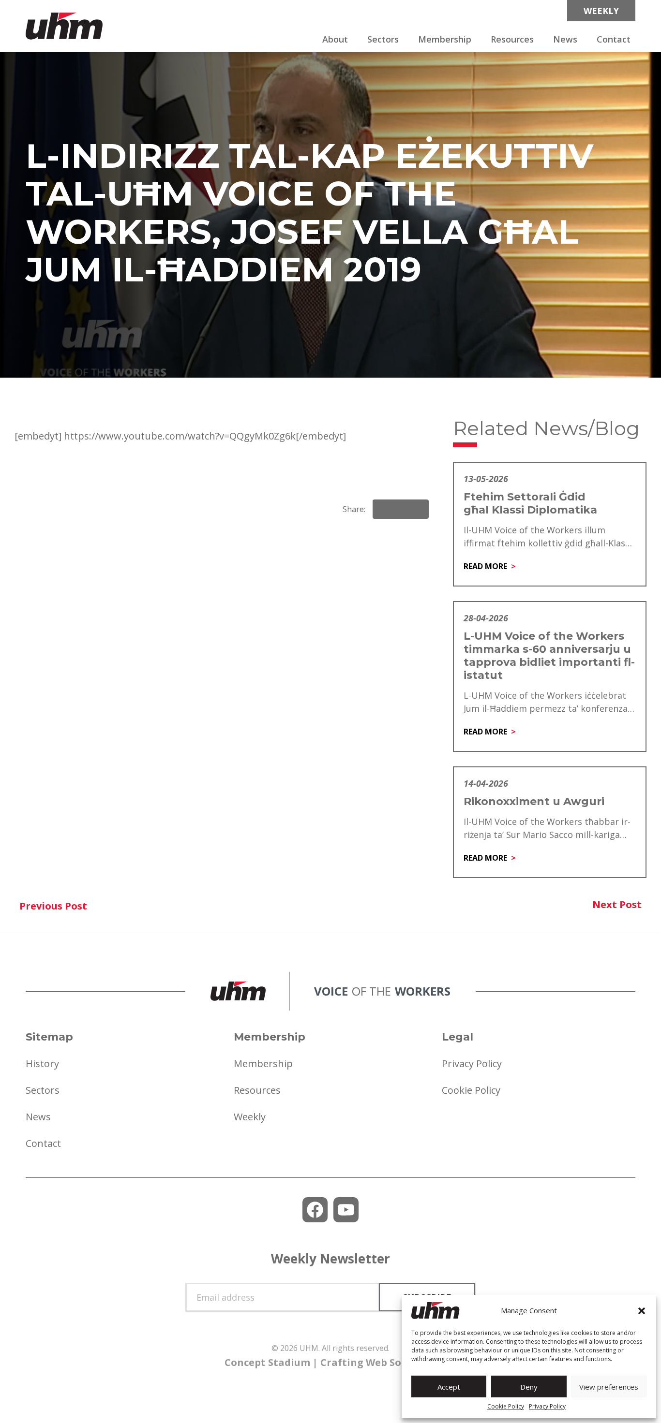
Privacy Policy (547, 1406)
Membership (444, 39)
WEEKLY (601, 10)
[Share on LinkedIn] (400, 509)
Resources (512, 39)
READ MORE (485, 566)
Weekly (250, 1116)
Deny (529, 1387)
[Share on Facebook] (384, 509)
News (565, 39)
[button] (641, 1311)
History (42, 1063)
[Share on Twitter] (417, 509)
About (335, 39)
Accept (448, 1387)
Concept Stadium (267, 1362)
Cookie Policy (505, 1406)
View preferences (608, 1387)
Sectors (383, 39)
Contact (614, 39)
